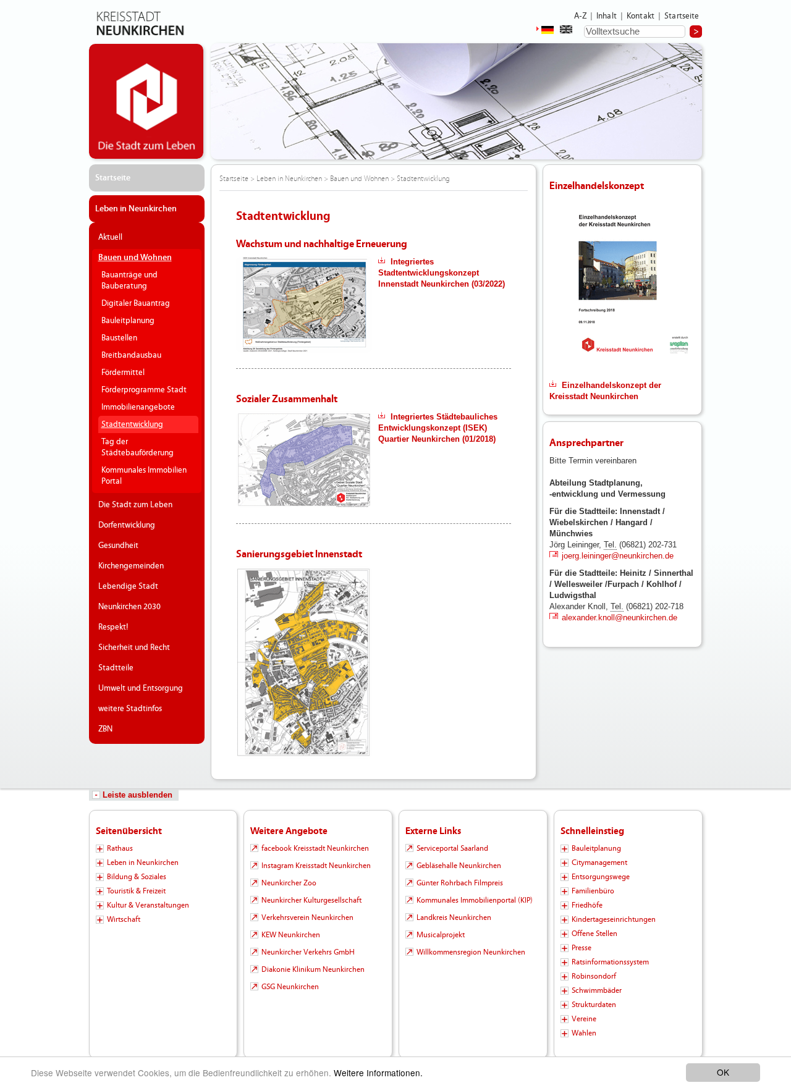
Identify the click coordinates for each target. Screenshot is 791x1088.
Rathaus (120, 848)
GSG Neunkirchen (290, 986)
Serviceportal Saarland (452, 848)
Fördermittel (123, 372)
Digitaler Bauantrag (135, 303)
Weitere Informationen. (378, 1072)
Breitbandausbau (131, 355)
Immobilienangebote (138, 407)
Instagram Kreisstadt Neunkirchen (316, 865)
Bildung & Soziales (136, 876)
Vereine (584, 1018)
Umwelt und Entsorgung (140, 688)
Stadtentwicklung (132, 424)
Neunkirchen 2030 (129, 607)
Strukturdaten (594, 1004)
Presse (581, 947)
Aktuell (110, 237)
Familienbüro (593, 891)
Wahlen (584, 1033)
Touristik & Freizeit (136, 891)
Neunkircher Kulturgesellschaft (311, 900)
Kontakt (640, 16)
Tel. (610, 544)
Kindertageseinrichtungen (614, 919)
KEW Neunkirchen (290, 934)
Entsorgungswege (601, 876)
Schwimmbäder (597, 990)
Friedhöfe (587, 905)
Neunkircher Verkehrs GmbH (308, 952)
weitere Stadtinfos (130, 709)
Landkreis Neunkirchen (454, 917)
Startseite (682, 16)
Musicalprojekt (441, 934)
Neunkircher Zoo (288, 883)
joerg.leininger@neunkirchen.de (618, 555)
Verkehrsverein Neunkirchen (307, 917)
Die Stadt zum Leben (135, 505)
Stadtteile (115, 668)
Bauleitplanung (127, 321)
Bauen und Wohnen (135, 258)
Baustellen (119, 338)
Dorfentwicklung (126, 525)
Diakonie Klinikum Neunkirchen (313, 969)
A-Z (580, 16)
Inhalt (606, 16)
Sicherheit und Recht (134, 647)
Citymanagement (599, 862)
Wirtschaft (123, 919)
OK (723, 1072)
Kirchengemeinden (131, 566)
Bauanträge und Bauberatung (129, 280)
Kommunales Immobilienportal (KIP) (475, 900)
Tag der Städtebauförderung (137, 447)
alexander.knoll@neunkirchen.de (619, 617)
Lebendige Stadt (128, 586)
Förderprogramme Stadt (144, 390)
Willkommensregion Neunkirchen (471, 952)
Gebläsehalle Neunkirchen (459, 865)
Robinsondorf (594, 976)
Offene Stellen (594, 933)
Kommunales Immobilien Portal (144, 475)
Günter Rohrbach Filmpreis (460, 883)
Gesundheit (118, 545)
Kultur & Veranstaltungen (148, 905)
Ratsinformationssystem (610, 962)
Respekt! (113, 627)
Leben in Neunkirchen (136, 209)
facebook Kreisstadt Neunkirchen (315, 848)
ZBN (105, 729)
